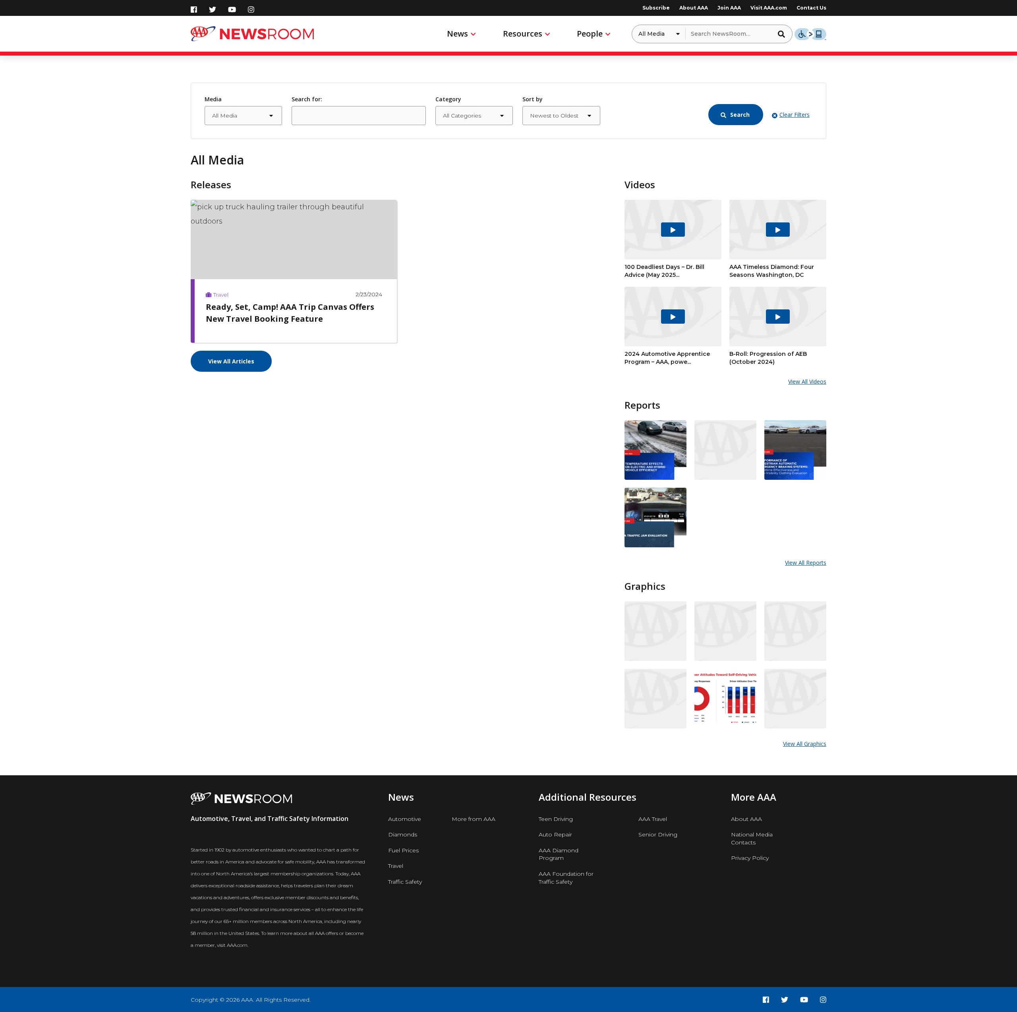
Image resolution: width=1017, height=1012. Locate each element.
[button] (784, 34)
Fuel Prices (403, 850)
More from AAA (473, 819)
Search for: (307, 99)
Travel (395, 865)
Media (213, 99)
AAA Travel (652, 819)
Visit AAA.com (768, 8)
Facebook (194, 9)
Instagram (251, 9)
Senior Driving (657, 834)
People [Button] (590, 33)
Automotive (404, 819)
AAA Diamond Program (558, 854)
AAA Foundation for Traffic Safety (566, 877)
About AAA (693, 8)
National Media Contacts (752, 838)
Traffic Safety (405, 881)
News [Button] (457, 33)
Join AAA (729, 8)
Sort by (532, 99)
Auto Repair (555, 834)
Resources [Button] (522, 33)
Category (448, 99)
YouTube (232, 9)
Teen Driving (556, 819)
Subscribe (656, 8)
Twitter (212, 9)
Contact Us (811, 8)
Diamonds (402, 834)
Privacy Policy (750, 857)
